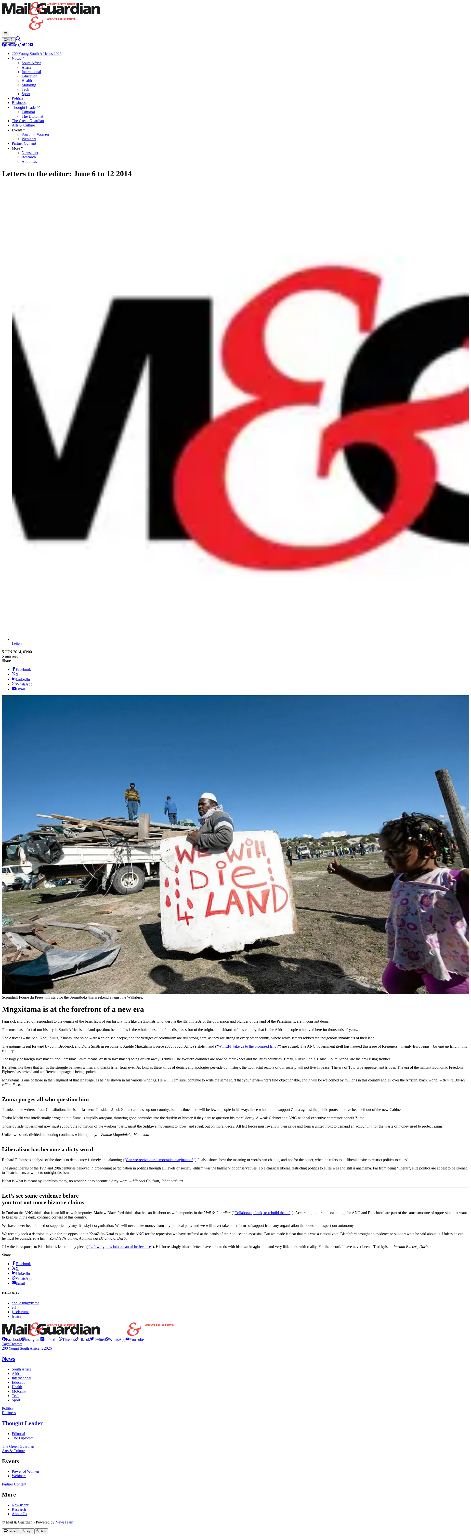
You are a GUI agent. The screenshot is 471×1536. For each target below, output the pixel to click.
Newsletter (20, 1505)
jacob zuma (20, 1312)
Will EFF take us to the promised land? (248, 1046)
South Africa (21, 1369)
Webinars (19, 1476)
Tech (15, 1396)
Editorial (18, 1434)
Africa (17, 1373)
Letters (17, 643)
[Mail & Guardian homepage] (235, 16)
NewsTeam (64, 1522)
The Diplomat (22, 1438)
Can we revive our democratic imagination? (159, 1160)
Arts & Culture (13, 1451)
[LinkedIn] (12, 45)
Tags (5, 1344)
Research (19, 1509)
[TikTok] (20, 45)
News (8, 1359)
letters (16, 1316)
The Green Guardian (18, 1446)
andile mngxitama (25, 1303)
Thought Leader (22, 1423)
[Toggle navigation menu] (5, 33)
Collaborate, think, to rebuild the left (262, 1213)
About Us (19, 1514)
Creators (15, 1344)
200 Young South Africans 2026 (27, 1348)
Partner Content (14, 1484)
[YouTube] (31, 45)
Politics (7, 1408)
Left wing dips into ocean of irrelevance (120, 1246)
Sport (16, 1400)
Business (9, 1413)
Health (17, 1387)
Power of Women (25, 1471)
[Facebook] (4, 45)
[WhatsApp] (27, 45)
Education (19, 1382)
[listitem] (11, 1339)
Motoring (19, 1391)
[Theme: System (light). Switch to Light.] (9, 40)
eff (14, 1307)
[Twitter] (24, 45)
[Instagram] (8, 45)
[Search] (18, 40)
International (21, 1378)
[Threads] (16, 45)
